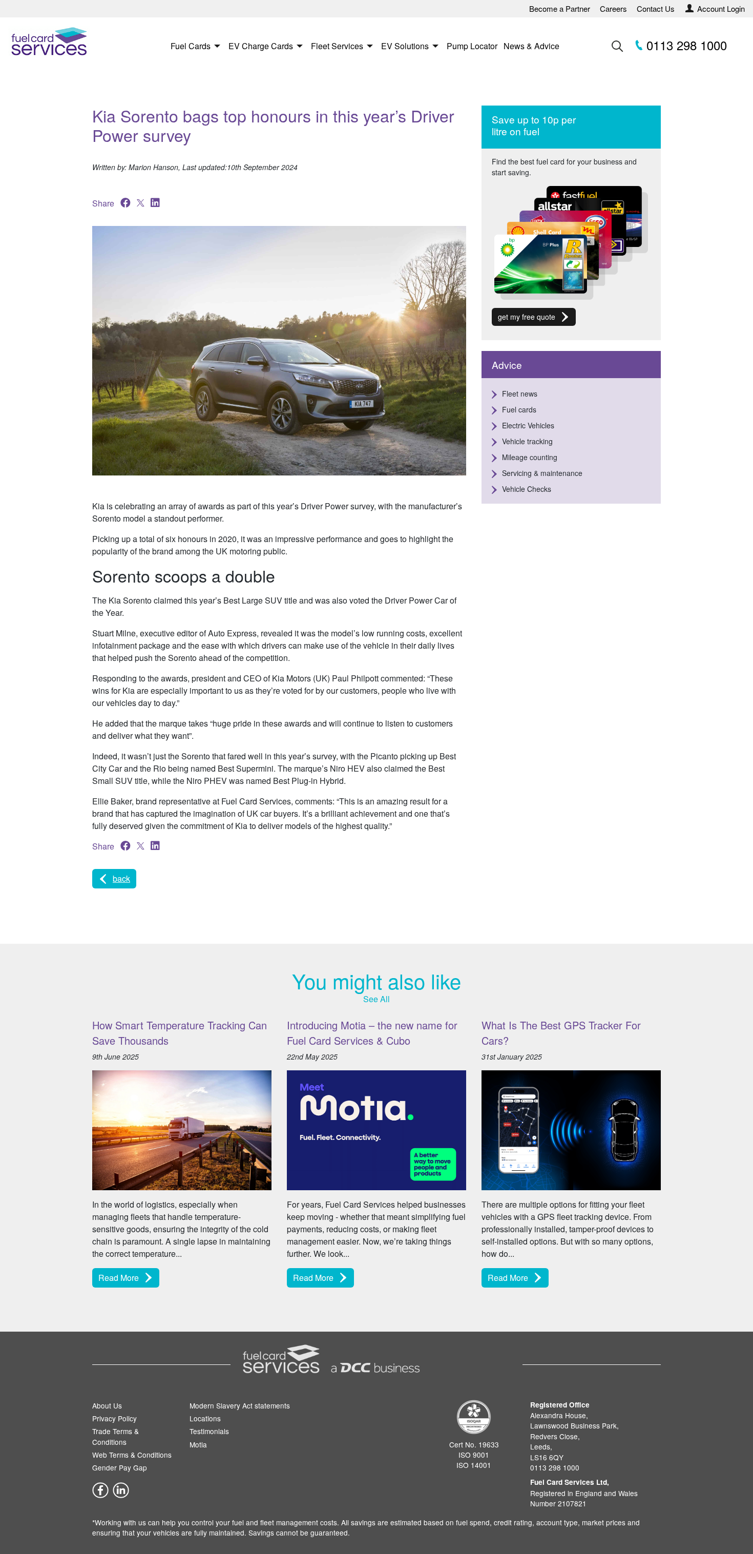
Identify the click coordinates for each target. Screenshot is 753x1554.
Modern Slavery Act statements (240, 1405)
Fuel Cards (191, 46)
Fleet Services (337, 46)
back (121, 878)
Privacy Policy (114, 1418)
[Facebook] (100, 1489)
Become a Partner (559, 8)
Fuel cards (519, 409)
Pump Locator (472, 46)
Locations (205, 1418)
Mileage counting (529, 457)
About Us (107, 1405)
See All (376, 999)
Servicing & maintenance (542, 473)
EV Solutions (405, 46)
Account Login (721, 8)
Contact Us (656, 8)
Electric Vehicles (528, 425)
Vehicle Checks (526, 489)
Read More (118, 1277)
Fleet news (519, 393)
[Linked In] (121, 1489)
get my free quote (526, 317)
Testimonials (209, 1431)
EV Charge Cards (260, 46)
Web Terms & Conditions (132, 1454)
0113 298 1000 (685, 45)
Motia (198, 1444)
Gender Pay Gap (119, 1467)
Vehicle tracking (527, 441)
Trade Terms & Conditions (115, 1436)
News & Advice (531, 46)
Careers (613, 8)
